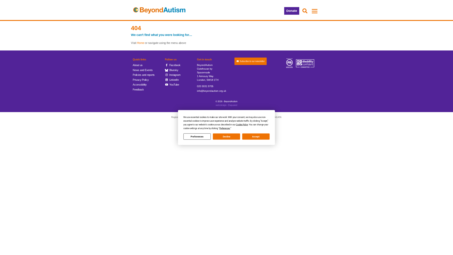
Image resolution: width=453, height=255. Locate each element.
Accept (256, 136)
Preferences (197, 136)
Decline (226, 136)
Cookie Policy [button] (242, 124)
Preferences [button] (224, 128)
